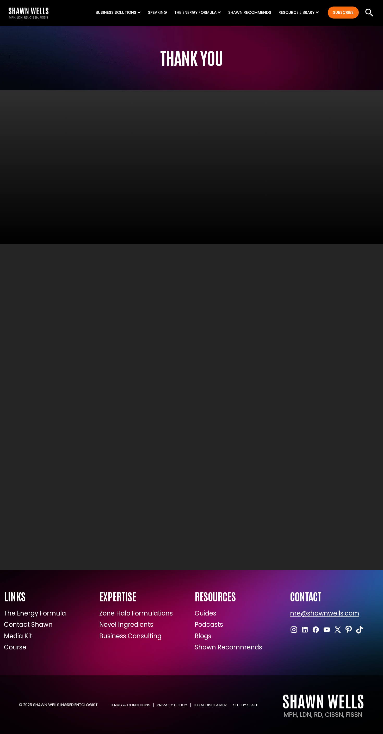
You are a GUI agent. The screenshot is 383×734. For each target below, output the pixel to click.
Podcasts (209, 624)
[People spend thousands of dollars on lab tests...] (105, 393)
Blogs (203, 636)
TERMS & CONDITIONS (130, 705)
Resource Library (296, 12)
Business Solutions (116, 12)
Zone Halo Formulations (136, 613)
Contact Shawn (28, 624)
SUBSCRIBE (343, 12)
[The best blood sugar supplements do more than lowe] (277, 498)
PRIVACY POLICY (172, 705)
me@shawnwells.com (324, 613)
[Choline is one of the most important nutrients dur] (277, 393)
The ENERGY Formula (195, 12)
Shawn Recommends (249, 12)
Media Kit (18, 636)
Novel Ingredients (126, 624)
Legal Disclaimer (210, 705)
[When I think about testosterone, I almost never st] (191, 393)
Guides (205, 613)
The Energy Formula (35, 613)
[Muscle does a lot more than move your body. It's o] (191, 498)
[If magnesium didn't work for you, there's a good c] (105, 498)
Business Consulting (130, 636)
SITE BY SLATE (245, 705)
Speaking (157, 12)
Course (15, 647)
